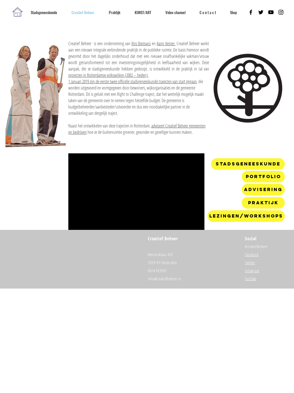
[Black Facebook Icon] (250, 12)
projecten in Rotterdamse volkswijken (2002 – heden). (108, 75)
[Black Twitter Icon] (261, 12)
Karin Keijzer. (166, 43)
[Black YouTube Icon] (271, 12)
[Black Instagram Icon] (281, 12)
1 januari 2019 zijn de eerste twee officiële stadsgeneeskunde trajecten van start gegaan (132, 81)
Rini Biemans (141, 43)
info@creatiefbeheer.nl (164, 278)
